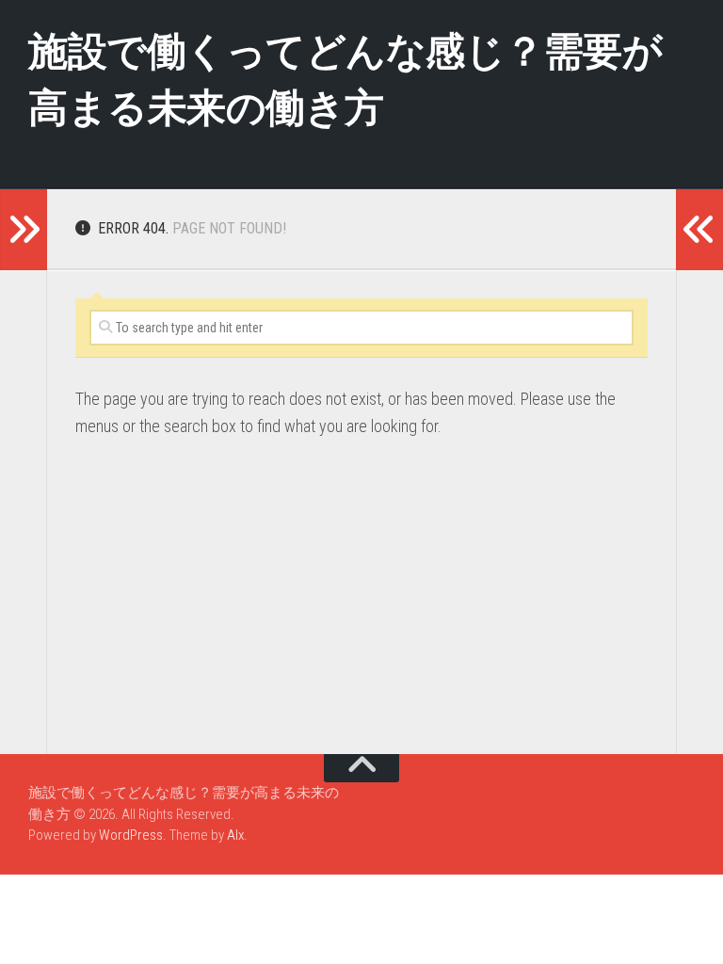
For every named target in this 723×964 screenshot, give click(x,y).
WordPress (131, 835)
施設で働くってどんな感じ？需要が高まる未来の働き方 (345, 79)
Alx (235, 835)
